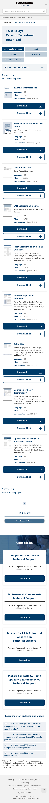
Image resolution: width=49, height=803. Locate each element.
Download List (30, 113)
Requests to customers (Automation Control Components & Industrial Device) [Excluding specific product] (22, 726)
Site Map (11, 779)
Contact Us (24, 578)
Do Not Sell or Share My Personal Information (24, 786)
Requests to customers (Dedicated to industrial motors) (20, 754)
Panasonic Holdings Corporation (25, 789)
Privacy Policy (34, 779)
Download (22, 106)
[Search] (44, 11)
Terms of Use (22, 779)
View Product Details (24, 521)
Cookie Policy (24, 782)
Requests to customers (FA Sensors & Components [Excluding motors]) (20, 746)
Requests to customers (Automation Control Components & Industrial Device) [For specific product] (23, 737)
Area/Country (26, 793)
